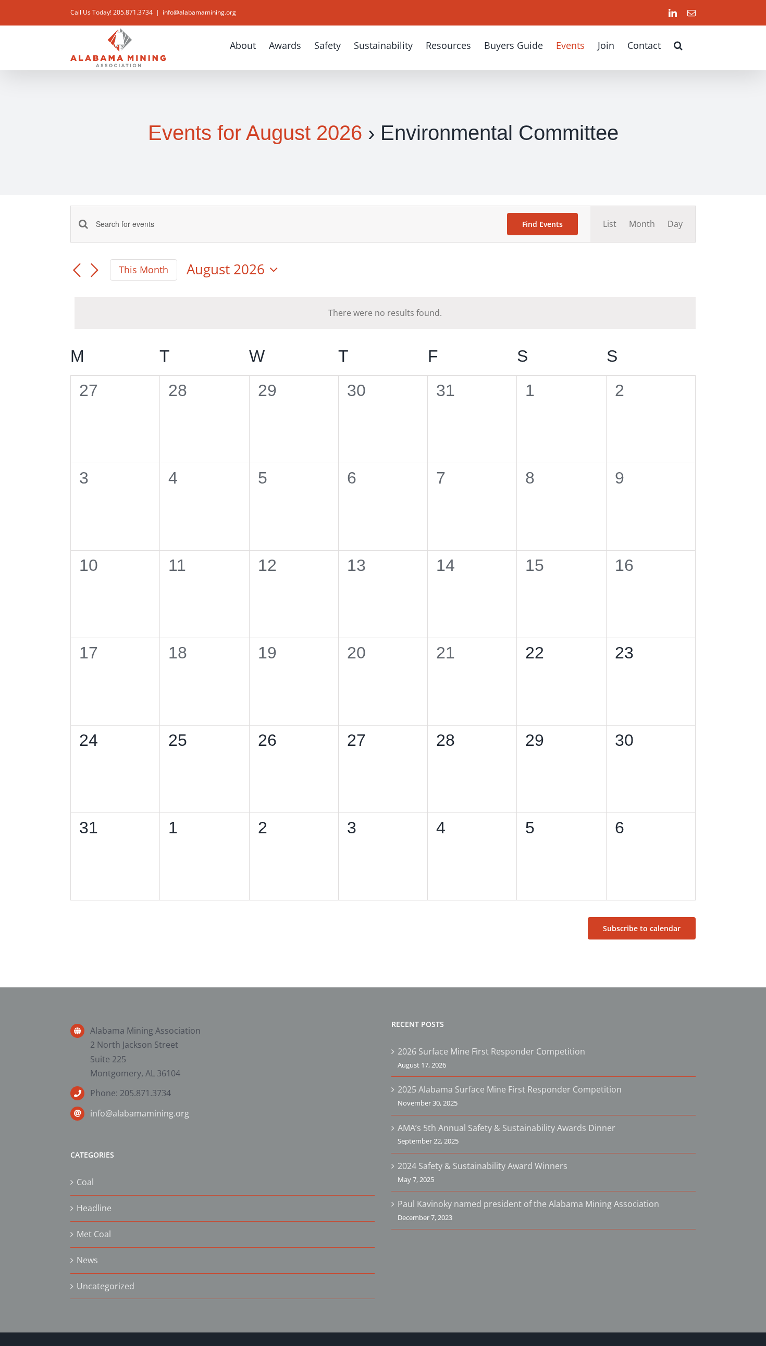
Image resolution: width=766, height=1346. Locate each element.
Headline (94, 1208)
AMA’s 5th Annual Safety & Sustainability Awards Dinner (506, 1128)
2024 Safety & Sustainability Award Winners (482, 1166)
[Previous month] (76, 270)
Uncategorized (105, 1286)
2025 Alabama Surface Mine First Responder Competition (510, 1089)
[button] (678, 45)
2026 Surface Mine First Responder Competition (491, 1051)
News (87, 1260)
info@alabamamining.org (199, 12)
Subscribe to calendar (642, 928)
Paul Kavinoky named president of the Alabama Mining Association (528, 1204)
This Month (143, 269)
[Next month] (94, 270)
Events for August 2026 (255, 132)
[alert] (385, 313)
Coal (85, 1182)
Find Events (542, 224)
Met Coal (94, 1234)
